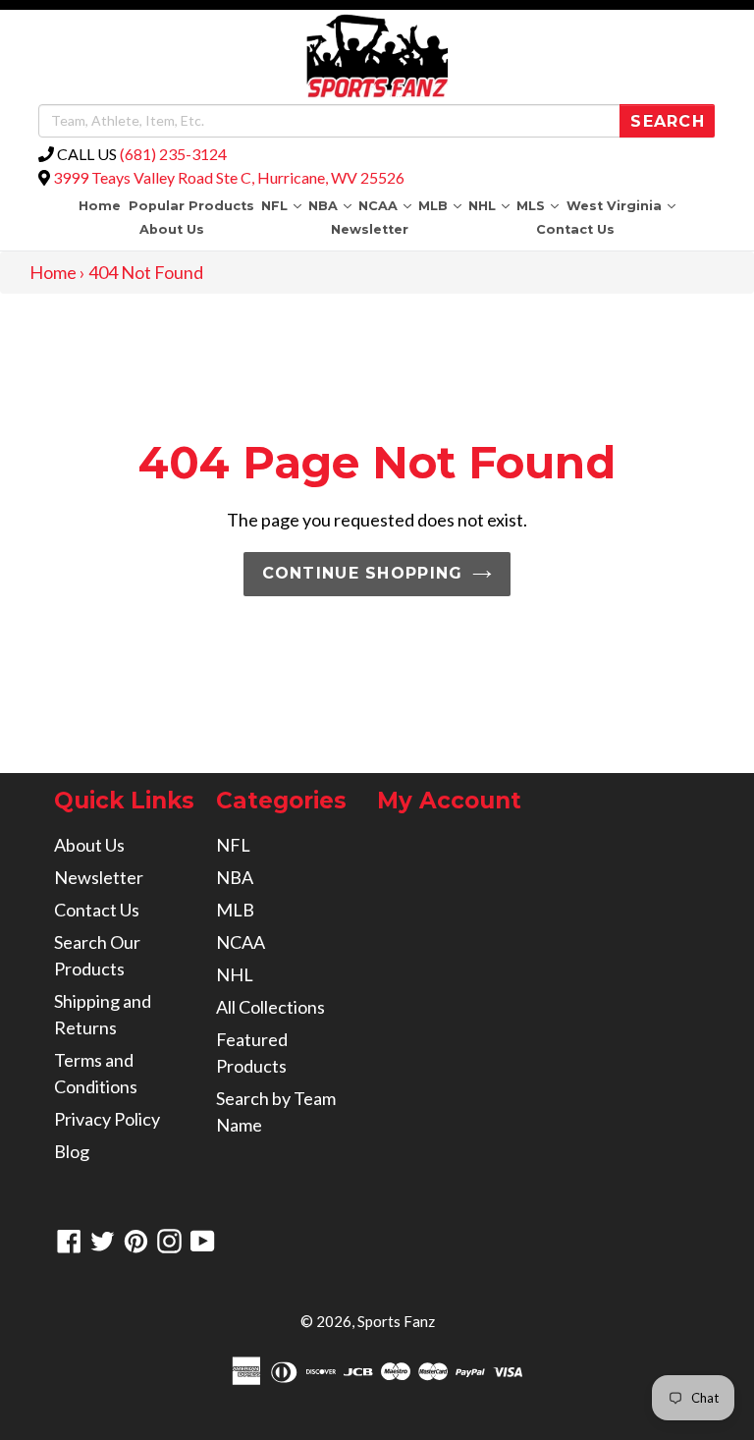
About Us (171, 229)
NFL (282, 205)
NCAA (386, 205)
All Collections (270, 1007)
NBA (331, 205)
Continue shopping (362, 573)
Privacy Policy (107, 1119)
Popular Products (191, 205)
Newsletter (369, 229)
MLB (441, 205)
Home (100, 205)
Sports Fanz (396, 1321)
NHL (490, 205)
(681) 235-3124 (173, 153)
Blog (71, 1151)
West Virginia (622, 205)
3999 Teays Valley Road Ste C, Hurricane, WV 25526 (228, 177)
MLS (539, 205)
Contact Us (575, 229)
